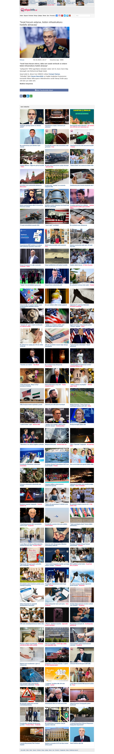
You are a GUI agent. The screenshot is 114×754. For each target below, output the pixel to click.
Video (27, 750)
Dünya (35, 15)
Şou (48, 15)
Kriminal (31, 15)
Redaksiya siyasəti (73, 750)
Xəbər (21, 15)
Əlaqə (67, 750)
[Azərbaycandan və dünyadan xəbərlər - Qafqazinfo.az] (28, 10)
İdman (44, 15)
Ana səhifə (23, 750)
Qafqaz (40, 15)
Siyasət (26, 15)
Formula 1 (52, 15)
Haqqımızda (62, 750)
